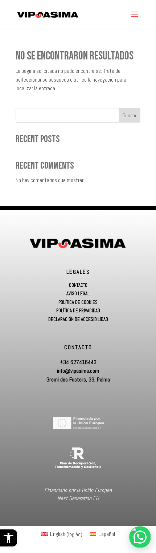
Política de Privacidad (78, 311)
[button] (8, 537)
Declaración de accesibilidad (78, 319)
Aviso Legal (78, 294)
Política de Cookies (78, 302)
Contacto (78, 285)
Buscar (129, 115)
